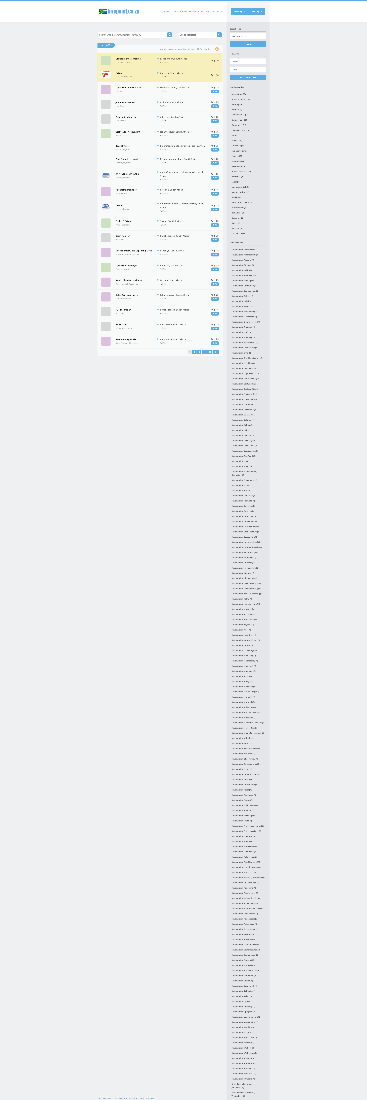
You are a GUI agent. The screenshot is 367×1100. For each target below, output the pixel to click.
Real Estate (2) (238, 212)
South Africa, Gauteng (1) (243, 506)
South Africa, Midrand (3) (243, 702)
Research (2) (237, 218)
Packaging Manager (126, 189)
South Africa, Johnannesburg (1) (246, 588)
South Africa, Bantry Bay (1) (244, 285)
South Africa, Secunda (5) (243, 939)
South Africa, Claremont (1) (244, 404)
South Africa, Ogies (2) (242, 769)
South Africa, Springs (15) (243, 965)
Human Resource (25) (241, 171)
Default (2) (236, 135)
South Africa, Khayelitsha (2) (244, 609)
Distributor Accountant (128, 131)
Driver (119, 73)
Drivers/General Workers (128, 58)
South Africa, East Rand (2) (243, 456)
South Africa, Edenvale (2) (243, 466)
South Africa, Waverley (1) (243, 1042)
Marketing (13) (238, 197)
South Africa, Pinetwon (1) (243, 841)
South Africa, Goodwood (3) (244, 521)
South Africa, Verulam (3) (243, 1027)
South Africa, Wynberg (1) (243, 1078)
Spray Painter (123, 235)
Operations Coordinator (128, 87)
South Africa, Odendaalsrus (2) (245, 764)
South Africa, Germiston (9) (244, 516)
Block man (121, 324)
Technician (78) (238, 233)
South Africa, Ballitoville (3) (244, 275)
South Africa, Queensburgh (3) (245, 882)
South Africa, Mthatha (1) (243, 738)
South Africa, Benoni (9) (242, 306)
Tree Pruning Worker (126, 339)
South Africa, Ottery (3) (242, 779)
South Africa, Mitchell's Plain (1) (246, 712)
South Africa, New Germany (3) (246, 748)
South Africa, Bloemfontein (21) (246, 322)
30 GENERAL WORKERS (127, 174)
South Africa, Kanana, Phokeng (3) (247, 593)
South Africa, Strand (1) (242, 980)
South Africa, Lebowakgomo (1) (246, 650)
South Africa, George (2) (243, 511)
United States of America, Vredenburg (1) (243, 1094)
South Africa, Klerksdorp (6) (244, 619)
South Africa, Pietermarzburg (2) (246, 831)
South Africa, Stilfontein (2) (244, 975)
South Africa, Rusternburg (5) (245, 929)
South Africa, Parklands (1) (244, 795)
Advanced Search (214, 11)
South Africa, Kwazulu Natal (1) (246, 640)
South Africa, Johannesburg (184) (246, 583)
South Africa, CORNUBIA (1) (244, 414)
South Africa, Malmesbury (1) (245, 660)
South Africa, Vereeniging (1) (245, 1022)
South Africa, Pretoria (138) (244, 872)
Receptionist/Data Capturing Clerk (134, 250)
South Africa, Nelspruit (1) (243, 743)
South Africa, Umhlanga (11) (244, 1006)
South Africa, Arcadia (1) (243, 260)
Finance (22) (237, 156)
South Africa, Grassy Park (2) (244, 537)
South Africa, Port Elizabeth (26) (246, 862)
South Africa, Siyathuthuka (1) (245, 944)
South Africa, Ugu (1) (241, 1001)
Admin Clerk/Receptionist (129, 280)
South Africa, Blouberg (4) (243, 327)
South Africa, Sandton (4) (243, 934)
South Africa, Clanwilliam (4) (244, 399)
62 (210, 352)
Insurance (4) (237, 176)
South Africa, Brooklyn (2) (243, 363)
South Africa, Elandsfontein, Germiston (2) (244, 473)
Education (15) (238, 145)
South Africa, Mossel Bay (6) (244, 728)
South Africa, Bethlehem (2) (244, 311)
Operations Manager (126, 265)
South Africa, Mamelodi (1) (244, 666)
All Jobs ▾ (106, 45)
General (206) (238, 161)
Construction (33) (239, 120)
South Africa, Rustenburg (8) (244, 924)
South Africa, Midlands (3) (243, 697)
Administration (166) (241, 99)
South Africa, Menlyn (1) (242, 681)
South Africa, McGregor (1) (244, 676)
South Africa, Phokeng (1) (243, 815)
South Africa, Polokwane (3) (244, 857)
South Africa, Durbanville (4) (244, 445)
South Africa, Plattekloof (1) (244, 846)
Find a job (257, 11)
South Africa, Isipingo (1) (243, 573)
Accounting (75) (239, 94)
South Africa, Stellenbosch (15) (245, 970)
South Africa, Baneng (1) (243, 280)
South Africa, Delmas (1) (242, 425)
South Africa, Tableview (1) (244, 991)
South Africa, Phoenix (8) (243, 810)
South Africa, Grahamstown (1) (245, 531)
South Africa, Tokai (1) (242, 996)
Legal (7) (235, 181)
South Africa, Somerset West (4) (246, 949)
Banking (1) (237, 104)
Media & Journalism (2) (242, 202)
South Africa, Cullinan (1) (243, 420)
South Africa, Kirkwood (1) (243, 614)
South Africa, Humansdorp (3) (245, 568)
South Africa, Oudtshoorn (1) (244, 784)
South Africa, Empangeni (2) (244, 480)
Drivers (119, 205)
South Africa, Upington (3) (243, 1011)
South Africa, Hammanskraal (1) (246, 542)
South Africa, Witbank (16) (243, 1068)
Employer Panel (196, 11)
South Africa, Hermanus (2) (244, 557)
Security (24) (237, 228)
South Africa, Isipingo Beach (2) (246, 578)
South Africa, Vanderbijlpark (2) (246, 1017)
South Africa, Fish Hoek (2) (243, 495)
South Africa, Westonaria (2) (244, 1058)
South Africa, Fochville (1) (243, 500)
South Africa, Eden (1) (241, 461)
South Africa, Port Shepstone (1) (246, 867)
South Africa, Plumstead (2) (244, 851)
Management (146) (240, 187)
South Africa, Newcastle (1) (244, 753)
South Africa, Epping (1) (242, 485)
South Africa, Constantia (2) (244, 409)
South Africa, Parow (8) (242, 800)
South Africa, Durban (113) (243, 440)
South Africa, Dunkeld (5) (243, 435)
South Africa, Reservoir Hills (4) (246, 898)
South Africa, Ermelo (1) (242, 490)
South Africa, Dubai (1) (242, 430)
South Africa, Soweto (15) (243, 960)
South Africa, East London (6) (245, 451)
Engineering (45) (239, 151)
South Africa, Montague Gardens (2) (248, 722)
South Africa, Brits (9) (241, 353)
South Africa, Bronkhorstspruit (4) (247, 358)
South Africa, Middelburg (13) (245, 691)
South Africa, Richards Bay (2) (245, 903)
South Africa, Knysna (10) (243, 624)
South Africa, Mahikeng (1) (244, 655)
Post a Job (150, 1098)
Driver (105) (237, 140)
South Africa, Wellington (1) (244, 1053)
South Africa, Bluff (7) (241, 332)
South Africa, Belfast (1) (242, 296)
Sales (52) (236, 223)
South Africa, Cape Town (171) (245, 373)
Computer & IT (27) (240, 114)
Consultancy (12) (239, 125)
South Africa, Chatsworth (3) (244, 394)
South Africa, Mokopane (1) (244, 717)
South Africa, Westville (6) (243, 1063)
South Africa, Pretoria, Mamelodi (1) (248, 877)
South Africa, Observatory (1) (245, 759)
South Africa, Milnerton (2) (244, 707)
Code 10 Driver (123, 221)
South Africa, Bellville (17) (243, 301)
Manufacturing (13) (240, 192)
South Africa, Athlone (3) (243, 265)
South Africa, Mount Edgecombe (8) (248, 733)
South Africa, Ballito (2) (242, 270)
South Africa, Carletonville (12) (245, 378)
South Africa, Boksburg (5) (243, 337)
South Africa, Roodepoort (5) (244, 919)
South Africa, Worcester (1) (244, 1073)
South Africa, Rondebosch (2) (245, 913)
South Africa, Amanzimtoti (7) (245, 254)
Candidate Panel (179, 11)
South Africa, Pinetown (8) (243, 836)
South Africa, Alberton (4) (243, 249)
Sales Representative (127, 294)
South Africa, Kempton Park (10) (246, 604)
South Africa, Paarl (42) (242, 789)
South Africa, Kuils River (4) (244, 635)
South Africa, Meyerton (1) (243, 686)
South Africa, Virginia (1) (243, 1032)
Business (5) (237, 109)
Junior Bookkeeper (125, 102)
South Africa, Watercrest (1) (244, 1037)
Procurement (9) (239, 207)
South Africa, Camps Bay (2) (244, 368)
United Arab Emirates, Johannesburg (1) (242, 1086)
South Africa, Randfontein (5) (245, 893)
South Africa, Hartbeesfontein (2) (247, 547)
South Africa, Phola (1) (242, 820)
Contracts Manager (126, 117)
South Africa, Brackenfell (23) (245, 342)
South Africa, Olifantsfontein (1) (246, 774)
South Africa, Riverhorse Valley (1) (247, 908)
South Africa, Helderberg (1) (244, 552)
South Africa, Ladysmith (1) (244, 645)
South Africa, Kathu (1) (242, 599)
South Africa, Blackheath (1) (244, 316)
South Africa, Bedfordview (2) (245, 291)
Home (166, 11)
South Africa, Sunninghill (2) (244, 986)
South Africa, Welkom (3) (243, 1048)
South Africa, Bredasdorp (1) (244, 347)
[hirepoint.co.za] (118, 11)
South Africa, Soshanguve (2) (245, 955)
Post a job (239, 11)
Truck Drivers (123, 145)
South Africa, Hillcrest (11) (243, 562)
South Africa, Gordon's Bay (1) (245, 526)
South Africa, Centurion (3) (244, 383)
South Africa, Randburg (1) (244, 888)
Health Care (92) (239, 166)
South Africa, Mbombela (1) (244, 671)
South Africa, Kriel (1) (241, 629)
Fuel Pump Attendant (127, 159)
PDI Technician (123, 309)
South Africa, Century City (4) (245, 389)
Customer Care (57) (240, 130)
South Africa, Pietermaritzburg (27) (248, 826)
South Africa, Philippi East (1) (245, 805)
